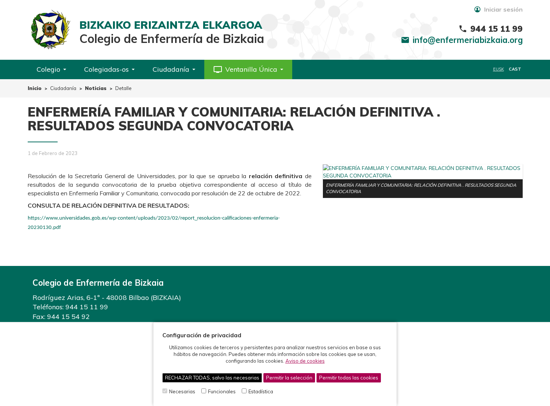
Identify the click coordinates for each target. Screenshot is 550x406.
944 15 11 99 (86, 307)
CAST (515, 69)
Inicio (35, 88)
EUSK (498, 69)
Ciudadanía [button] (171, 69)
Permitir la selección (289, 378)
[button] (248, 69)
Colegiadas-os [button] (106, 69)
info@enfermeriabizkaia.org (468, 40)
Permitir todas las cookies (348, 378)
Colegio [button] (48, 69)
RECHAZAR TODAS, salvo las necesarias (212, 378)
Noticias (96, 88)
